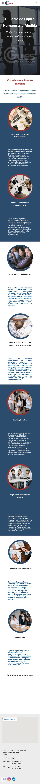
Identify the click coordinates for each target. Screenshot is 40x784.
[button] (2, 3)
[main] (20, 30)
